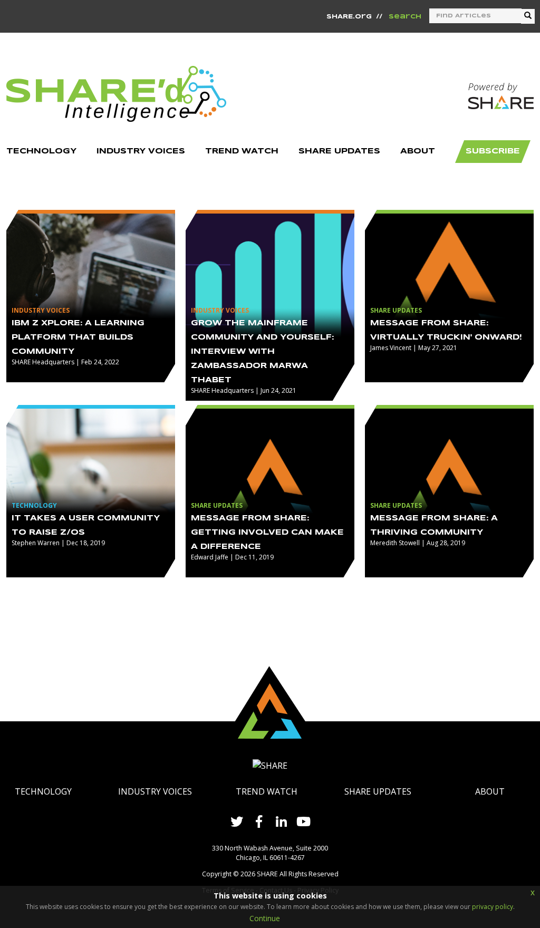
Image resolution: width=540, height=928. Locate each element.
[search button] (528, 16)
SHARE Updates (377, 791)
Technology (43, 791)
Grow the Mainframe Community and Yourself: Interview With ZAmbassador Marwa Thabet (262, 352)
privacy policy (492, 906)
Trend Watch (266, 791)
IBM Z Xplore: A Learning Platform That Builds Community (78, 337)
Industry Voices (155, 791)
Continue (264, 918)
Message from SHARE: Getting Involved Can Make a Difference (267, 532)
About (490, 791)
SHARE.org (349, 17)
